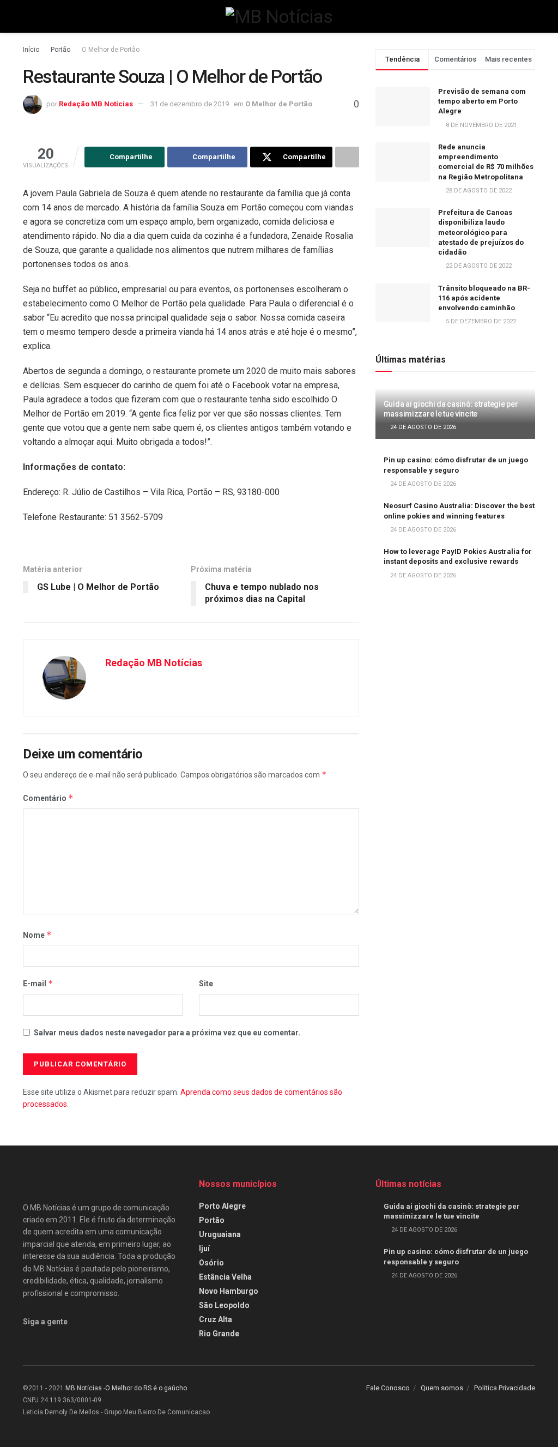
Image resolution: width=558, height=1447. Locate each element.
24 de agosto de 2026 (422, 427)
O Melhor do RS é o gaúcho (146, 1388)
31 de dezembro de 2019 (189, 104)
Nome (37, 935)
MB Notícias (83, 1388)
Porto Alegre (222, 1206)
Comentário (48, 798)
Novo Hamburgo (228, 1291)
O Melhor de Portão (111, 49)
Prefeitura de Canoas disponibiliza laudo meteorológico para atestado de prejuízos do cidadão (481, 232)
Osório (211, 1262)
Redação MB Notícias (96, 104)
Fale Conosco (388, 1388)
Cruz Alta (215, 1319)
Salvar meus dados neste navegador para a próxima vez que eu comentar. (167, 1032)
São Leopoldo (224, 1305)
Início (31, 49)
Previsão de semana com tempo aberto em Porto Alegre (482, 101)
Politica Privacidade (504, 1388)
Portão (60, 49)
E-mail (38, 983)
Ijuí (204, 1248)
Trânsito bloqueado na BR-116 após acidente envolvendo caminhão (484, 298)
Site (206, 983)
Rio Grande (219, 1333)
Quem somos (442, 1388)
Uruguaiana (220, 1234)
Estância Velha (225, 1277)
